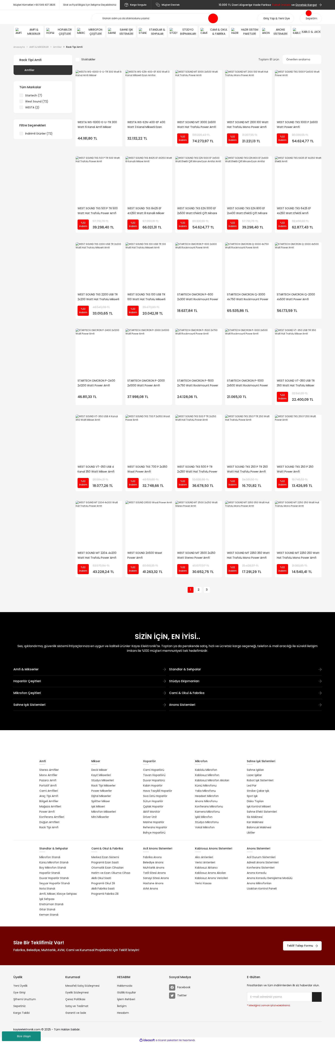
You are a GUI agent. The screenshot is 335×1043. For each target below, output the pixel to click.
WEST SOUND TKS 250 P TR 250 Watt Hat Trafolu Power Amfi (247, 469)
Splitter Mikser (100, 801)
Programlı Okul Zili (103, 883)
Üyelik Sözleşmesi (77, 992)
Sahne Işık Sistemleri (29, 704)
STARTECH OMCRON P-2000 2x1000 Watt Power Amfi (146, 383)
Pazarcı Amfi (47, 780)
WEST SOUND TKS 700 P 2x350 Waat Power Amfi (147, 469)
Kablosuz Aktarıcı (206, 868)
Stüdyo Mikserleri (102, 780)
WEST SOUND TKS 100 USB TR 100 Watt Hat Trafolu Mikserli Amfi (146, 297)
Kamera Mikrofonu (207, 812)
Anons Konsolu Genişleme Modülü (269, 878)
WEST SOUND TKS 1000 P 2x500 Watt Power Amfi (297, 124)
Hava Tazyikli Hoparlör (157, 791)
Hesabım (123, 1013)
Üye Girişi (19, 992)
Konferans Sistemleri (261, 868)
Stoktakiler (88, 59)
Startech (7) (33, 95)
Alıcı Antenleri (204, 857)
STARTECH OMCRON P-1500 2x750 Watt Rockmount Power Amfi (197, 383)
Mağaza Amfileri (50, 806)
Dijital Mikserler (101, 796)
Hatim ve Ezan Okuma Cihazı (110, 873)
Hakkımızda (124, 986)
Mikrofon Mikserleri (103, 812)
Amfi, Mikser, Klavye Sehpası (58, 894)
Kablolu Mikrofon (206, 770)
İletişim (122, 1006)
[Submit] (317, 997)
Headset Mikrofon (207, 796)
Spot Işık (252, 796)
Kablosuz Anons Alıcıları (210, 873)
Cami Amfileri (48, 791)
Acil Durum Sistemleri (261, 857)
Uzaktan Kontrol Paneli (262, 888)
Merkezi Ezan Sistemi (105, 857)
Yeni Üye (284, 18)
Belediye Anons (153, 862)
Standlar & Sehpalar (185, 669)
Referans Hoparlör (155, 827)
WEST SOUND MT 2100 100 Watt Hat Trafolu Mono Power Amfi (248, 124)
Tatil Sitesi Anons (154, 873)
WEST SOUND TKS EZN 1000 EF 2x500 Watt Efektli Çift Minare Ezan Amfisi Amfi (197, 211)
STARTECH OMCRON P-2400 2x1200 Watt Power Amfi (96, 383)
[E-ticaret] (167, 1040)
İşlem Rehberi (126, 999)
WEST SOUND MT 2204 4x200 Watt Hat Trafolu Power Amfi (97, 555)
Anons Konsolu (256, 873)
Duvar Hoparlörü (154, 780)
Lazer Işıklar (254, 775)
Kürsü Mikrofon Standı (53, 862)
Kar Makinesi (255, 822)
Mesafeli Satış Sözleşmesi (82, 986)
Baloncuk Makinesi (259, 827)
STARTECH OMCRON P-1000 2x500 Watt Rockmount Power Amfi (247, 383)
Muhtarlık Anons (153, 868)
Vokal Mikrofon (205, 827)
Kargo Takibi (21, 1013)
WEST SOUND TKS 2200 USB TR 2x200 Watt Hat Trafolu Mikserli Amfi (98, 297)
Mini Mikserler (100, 817)
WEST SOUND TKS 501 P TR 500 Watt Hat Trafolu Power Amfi (98, 210)
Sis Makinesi (254, 817)
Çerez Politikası (75, 999)
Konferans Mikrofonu (209, 806)
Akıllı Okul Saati (101, 878)
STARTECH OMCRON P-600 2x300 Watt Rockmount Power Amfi (197, 297)
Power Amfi (47, 812)
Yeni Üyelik (20, 986)
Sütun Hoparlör (153, 801)
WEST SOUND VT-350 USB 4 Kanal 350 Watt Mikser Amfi (96, 469)
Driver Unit (150, 817)
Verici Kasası (203, 883)
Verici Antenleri (205, 862)
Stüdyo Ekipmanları (184, 681)
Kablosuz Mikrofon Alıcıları (212, 780)
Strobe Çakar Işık (258, 791)
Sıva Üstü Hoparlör (155, 796)
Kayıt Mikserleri (101, 775)
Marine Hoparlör (153, 822)
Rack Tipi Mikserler (103, 785)
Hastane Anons (153, 883)
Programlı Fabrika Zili (104, 894)
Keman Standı (48, 915)
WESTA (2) (32, 107)
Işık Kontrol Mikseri (259, 806)
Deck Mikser (99, 770)
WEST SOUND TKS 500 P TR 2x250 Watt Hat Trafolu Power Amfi (197, 469)
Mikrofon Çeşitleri (27, 693)
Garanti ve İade (75, 1013)
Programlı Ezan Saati (105, 862)
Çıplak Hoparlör (153, 806)
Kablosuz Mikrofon (207, 775)
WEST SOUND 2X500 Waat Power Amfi (144, 555)
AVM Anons (150, 888)
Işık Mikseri (98, 806)
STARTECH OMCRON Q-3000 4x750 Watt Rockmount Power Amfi (247, 297)
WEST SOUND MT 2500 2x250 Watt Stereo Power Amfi (196, 555)
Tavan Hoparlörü (154, 775)
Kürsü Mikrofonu (206, 785)
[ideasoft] (147, 1040)
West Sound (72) (36, 101)
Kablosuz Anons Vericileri (211, 878)
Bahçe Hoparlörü (154, 833)
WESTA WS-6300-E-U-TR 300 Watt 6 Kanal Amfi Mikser (97, 124)
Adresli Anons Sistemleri (263, 862)
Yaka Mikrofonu (205, 791)
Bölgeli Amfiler (48, 801)
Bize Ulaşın (24, 1036)
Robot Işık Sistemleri (260, 780)
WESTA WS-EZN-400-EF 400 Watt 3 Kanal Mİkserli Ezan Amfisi (146, 125)
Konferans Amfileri (51, 817)
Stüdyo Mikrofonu (207, 822)
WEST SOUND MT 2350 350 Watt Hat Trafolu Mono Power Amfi (248, 555)
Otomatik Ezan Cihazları (107, 868)
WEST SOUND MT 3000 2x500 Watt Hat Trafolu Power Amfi (196, 124)
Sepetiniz (19, 1006)
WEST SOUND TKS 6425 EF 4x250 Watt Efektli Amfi (294, 210)
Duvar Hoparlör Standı (54, 878)
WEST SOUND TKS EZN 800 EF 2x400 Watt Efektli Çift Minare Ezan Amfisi (247, 211)
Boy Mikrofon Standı (52, 868)
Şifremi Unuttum (24, 999)
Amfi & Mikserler (26, 669)
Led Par (251, 785)
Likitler (251, 833)
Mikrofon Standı (49, 857)
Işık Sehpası (46, 899)
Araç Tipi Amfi (48, 796)
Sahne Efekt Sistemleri (262, 812)
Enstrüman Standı (51, 904)
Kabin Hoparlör (152, 785)
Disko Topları (255, 801)
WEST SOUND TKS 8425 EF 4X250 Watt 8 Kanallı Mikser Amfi (145, 211)
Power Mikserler (101, 791)
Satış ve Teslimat (76, 1006)
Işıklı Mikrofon (203, 817)
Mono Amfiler (48, 775)
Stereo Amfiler (49, 770)
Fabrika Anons (152, 857)
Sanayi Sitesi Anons (156, 878)
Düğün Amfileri (49, 822)
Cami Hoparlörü (153, 770)
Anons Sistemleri (182, 704)
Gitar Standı (47, 909)
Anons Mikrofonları (259, 883)
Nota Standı (47, 888)
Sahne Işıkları (255, 770)
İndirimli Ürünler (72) (39, 134)
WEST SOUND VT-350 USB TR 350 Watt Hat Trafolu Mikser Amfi (296, 383)
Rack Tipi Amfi (74, 47)
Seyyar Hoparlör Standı (54, 883)
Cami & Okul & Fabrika (186, 693)
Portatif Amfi (48, 785)
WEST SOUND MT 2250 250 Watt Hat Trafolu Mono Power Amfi (298, 555)
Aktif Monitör (151, 812)
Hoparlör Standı (49, 873)
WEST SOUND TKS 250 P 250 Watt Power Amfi (295, 469)
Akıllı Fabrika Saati (103, 888)
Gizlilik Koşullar (126, 992)
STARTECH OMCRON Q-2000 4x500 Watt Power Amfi (296, 296)
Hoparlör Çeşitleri (27, 681)
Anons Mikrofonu (206, 801)
